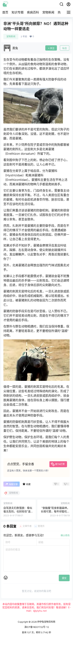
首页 (5, 12)
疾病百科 (33, 12)
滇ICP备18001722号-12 (36, 627)
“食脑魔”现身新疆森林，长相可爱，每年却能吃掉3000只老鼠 (55, 511)
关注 (52, 48)
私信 (64, 48)
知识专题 (18, 12)
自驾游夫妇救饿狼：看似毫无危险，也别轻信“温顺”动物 (17, 511)
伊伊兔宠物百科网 (46, 621)
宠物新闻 (48, 12)
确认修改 (65, 535)
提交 (64, 578)
